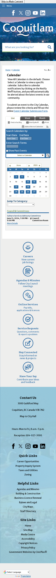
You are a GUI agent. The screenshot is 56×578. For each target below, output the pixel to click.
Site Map (28, 530)
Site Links (28, 520)
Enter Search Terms (16, 142)
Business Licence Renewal (28, 498)
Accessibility (28, 538)
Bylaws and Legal (28, 502)
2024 (35, 165)
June (18, 165)
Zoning (28, 474)
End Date (24, 135)
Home (7, 70)
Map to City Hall (28, 416)
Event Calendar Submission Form (31, 111)
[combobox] (12, 138)
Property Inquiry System (28, 466)
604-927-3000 (34, 435)
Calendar (16, 70)
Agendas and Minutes (28, 489)
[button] (49, 47)
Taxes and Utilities (28, 470)
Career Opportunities (28, 461)
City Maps (28, 506)
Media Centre (28, 534)
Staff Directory (28, 511)
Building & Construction (28, 493)
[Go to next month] (29, 165)
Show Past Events (17, 150)
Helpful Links (28, 483)
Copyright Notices (28, 543)
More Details (12, 223)
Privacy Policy (28, 547)
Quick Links (28, 456)
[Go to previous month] (9, 165)
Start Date (11, 135)
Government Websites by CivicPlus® (28, 552)
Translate (26, 576)
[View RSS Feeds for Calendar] (47, 126)
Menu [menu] (9, 6)
